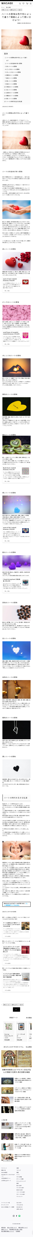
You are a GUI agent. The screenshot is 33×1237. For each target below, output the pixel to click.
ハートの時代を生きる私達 (14, 101)
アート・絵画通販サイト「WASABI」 (16, 904)
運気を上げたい (13, 9)
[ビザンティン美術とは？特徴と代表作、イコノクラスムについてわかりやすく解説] (7, 1090)
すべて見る (29, 1017)
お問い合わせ (19, 1209)
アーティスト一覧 (5, 1202)
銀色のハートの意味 (12, 96)
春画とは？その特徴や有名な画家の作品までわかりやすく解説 (23, 1156)
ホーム (2, 7)
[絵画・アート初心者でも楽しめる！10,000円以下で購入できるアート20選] (7, 1146)
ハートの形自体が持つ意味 (14, 63)
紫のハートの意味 (11, 84)
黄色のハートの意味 (12, 75)
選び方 (20, 9)
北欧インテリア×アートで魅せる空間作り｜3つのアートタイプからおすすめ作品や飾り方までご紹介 (23, 1125)
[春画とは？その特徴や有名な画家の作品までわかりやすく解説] (7, 1157)
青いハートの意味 (11, 81)
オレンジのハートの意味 (13, 72)
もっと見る (29, 1047)
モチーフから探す (20, 1194)
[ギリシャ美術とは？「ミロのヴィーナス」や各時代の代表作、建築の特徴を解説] (7, 1109)
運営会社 (3, 1227)
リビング (18, 1170)
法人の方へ (19, 1202)
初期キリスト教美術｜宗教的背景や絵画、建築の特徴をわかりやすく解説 (23, 1080)
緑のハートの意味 (11, 78)
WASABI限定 (4, 1172)
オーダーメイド (5, 1205)
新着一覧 (3, 1170)
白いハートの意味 (11, 90)
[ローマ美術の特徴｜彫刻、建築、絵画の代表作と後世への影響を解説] (7, 1100)
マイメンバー (19, 1196)
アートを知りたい (7, 1160)
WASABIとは (19, 1207)
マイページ (4, 1168)
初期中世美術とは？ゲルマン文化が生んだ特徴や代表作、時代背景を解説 (16, 1070)
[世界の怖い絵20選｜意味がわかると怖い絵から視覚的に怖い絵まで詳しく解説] (7, 1136)
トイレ (18, 1174)
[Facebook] (16, 1216)
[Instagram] (13, 1216)
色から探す (19, 1185)
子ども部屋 (19, 1177)
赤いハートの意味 (11, 66)
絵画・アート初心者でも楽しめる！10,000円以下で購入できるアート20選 (23, 1146)
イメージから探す (20, 1192)
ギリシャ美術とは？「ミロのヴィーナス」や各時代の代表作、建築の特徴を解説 (23, 1109)
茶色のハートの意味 (12, 87)
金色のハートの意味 (12, 93)
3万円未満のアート (5, 1178)
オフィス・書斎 (19, 1179)
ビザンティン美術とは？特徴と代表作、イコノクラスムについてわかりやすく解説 (23, 1089)
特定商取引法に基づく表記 (15, 1229)
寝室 (17, 1172)
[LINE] (19, 1216)
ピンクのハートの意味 (12, 69)
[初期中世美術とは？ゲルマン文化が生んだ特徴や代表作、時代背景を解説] (16, 1058)
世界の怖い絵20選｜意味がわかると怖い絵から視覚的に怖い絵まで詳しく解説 (23, 1135)
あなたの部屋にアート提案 (7, 1207)
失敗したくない (5, 9)
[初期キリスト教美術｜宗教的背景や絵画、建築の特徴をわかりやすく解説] (7, 1081)
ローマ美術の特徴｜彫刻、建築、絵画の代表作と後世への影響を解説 (23, 1099)
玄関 (17, 1168)
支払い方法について (12, 1227)
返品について (4, 1229)
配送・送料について (23, 1227)
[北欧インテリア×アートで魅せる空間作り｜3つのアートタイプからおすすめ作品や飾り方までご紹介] (7, 1125)
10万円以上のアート (6, 1180)
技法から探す (19, 1190)
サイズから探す (20, 1187)
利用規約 (18, 1231)
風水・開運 (8, 7)
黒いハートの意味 (11, 99)
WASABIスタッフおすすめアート (8, 1175)
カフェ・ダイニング (21, 1181)
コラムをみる (19, 1205)
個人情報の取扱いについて (7, 1231)
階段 (17, 1183)
